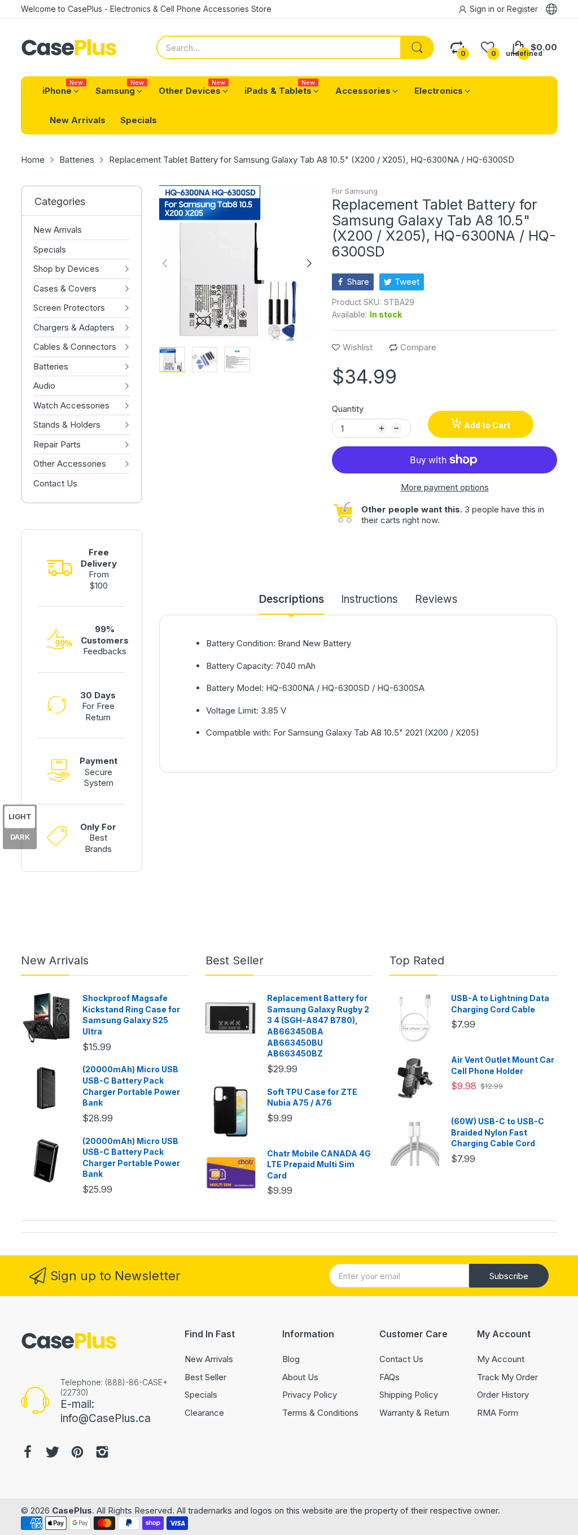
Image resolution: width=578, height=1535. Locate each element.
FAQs (389, 1377)
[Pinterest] (77, 1453)
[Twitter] (52, 1453)
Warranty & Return (414, 1412)
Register (522, 9)
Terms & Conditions (320, 1412)
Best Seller (234, 960)
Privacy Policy (309, 1394)
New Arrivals (55, 960)
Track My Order (507, 1377)
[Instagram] (102, 1453)
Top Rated (416, 960)
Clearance (204, 1412)
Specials (201, 1394)
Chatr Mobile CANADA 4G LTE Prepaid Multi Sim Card (319, 1164)
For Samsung (355, 190)
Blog (291, 1359)
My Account (500, 1359)
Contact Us (401, 1359)
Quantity (348, 408)
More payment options (445, 487)
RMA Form (497, 1412)
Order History (503, 1394)
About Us (300, 1377)
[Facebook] (27, 1453)
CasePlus (72, 1510)
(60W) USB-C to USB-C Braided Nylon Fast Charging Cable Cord (497, 1132)
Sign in (483, 9)
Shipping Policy (408, 1394)
